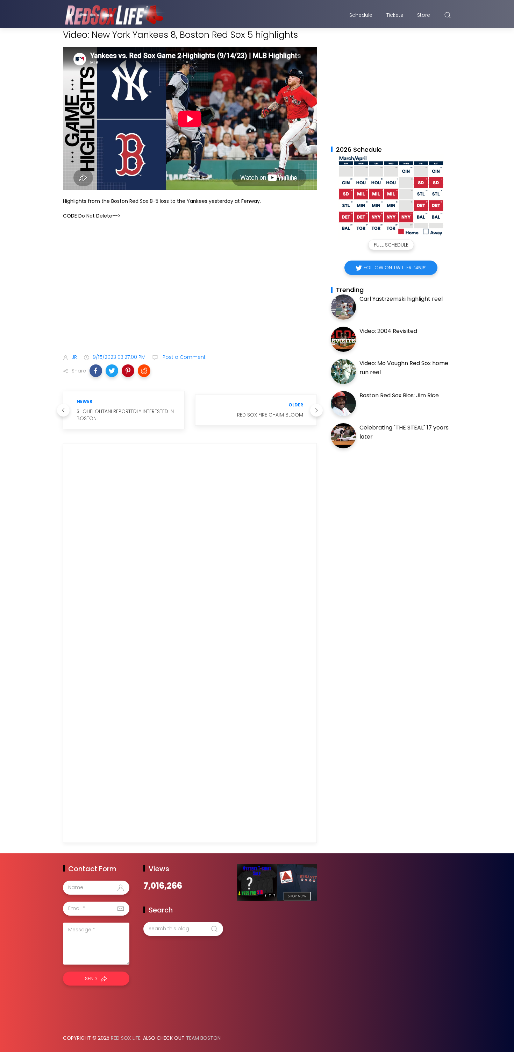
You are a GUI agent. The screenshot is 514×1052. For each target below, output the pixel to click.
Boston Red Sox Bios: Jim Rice (399, 395)
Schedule (360, 15)
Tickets (394, 15)
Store (423, 15)
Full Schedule (391, 244)
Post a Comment (183, 357)
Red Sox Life (126, 1038)
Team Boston (203, 1038)
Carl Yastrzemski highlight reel (401, 299)
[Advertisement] (190, 293)
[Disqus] (189, 549)
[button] (96, 370)
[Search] (447, 15)
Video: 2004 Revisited (388, 331)
